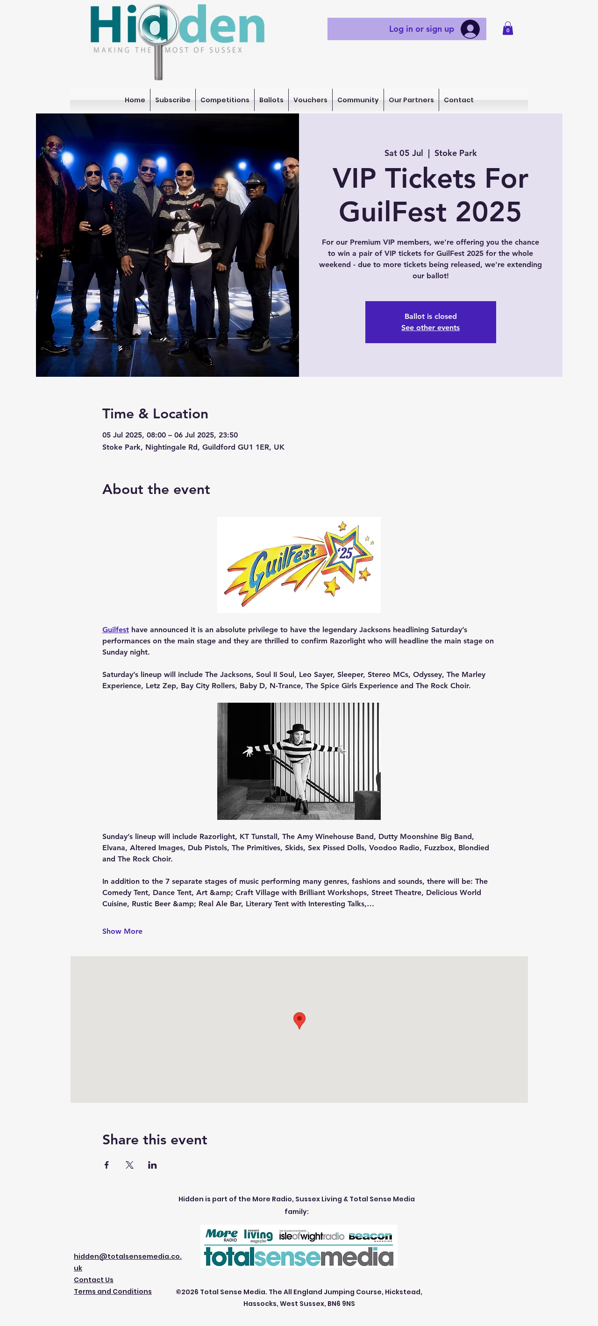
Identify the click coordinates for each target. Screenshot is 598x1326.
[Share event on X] (129, 1165)
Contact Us (94, 1279)
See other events (430, 327)
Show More (122, 931)
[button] (507, 28)
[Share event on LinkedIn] (152, 1165)
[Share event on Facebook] (106, 1165)
